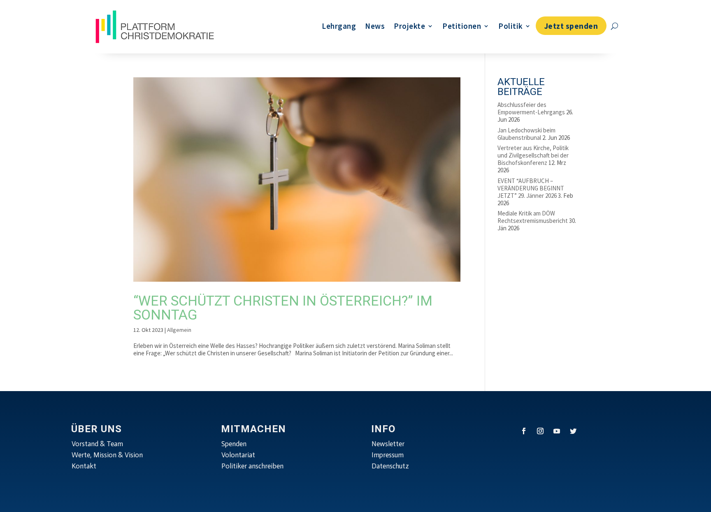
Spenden (233, 444)
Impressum (388, 455)
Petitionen (461, 26)
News (375, 26)
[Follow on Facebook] (523, 431)
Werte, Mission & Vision (107, 455)
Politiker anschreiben (252, 466)
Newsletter (388, 444)
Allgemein (179, 330)
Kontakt (84, 466)
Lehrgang (339, 26)
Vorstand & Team (97, 444)
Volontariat (238, 455)
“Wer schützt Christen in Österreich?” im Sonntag (282, 308)
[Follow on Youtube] (556, 431)
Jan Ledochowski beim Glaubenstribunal (526, 133)
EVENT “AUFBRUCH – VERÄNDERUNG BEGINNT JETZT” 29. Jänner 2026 (530, 188)
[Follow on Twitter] (573, 431)
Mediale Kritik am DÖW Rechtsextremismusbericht (532, 217)
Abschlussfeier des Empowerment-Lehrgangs (531, 108)
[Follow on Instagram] (540, 431)
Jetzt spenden (571, 26)
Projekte (409, 26)
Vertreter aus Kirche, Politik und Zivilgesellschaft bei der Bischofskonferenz (533, 155)
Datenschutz (390, 466)
